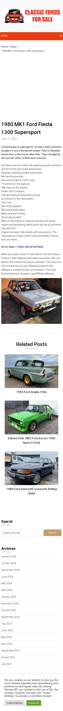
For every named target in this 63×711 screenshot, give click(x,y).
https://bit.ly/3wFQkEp (30, 246)
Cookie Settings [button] (14, 703)
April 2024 (6, 590)
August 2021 (8, 657)
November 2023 (10, 603)
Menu (4, 35)
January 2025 (8, 556)
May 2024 (6, 583)
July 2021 (6, 664)
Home (4, 46)
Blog (13, 46)
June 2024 (7, 576)
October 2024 (8, 563)
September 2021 (10, 650)
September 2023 (10, 617)
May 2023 (6, 637)
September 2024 (10, 570)
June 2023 (7, 630)
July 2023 (6, 623)
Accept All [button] (34, 703)
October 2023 (8, 610)
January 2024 (8, 596)
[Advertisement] (31, 86)
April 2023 (6, 643)
